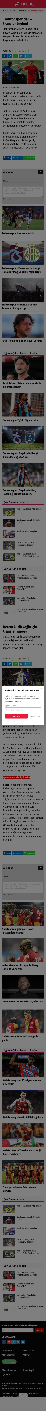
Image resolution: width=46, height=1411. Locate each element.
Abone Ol (16, 716)
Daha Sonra (35, 716)
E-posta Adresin (10, 706)
